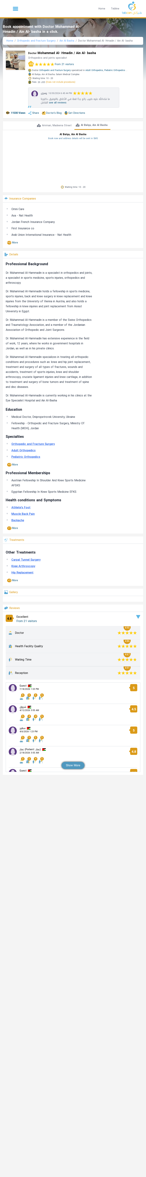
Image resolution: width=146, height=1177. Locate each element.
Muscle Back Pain (23, 514)
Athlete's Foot (20, 507)
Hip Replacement (22, 572)
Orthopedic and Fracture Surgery (36, 40)
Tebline (115, 8)
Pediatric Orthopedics (114, 70)
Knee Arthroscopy (23, 566)
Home (101, 8)
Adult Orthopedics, (94, 70)
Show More (73, 765)
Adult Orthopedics (23, 450)
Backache (17, 520)
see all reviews (57, 102)
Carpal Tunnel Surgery (26, 559)
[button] (15, 9)
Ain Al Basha (66, 40)
